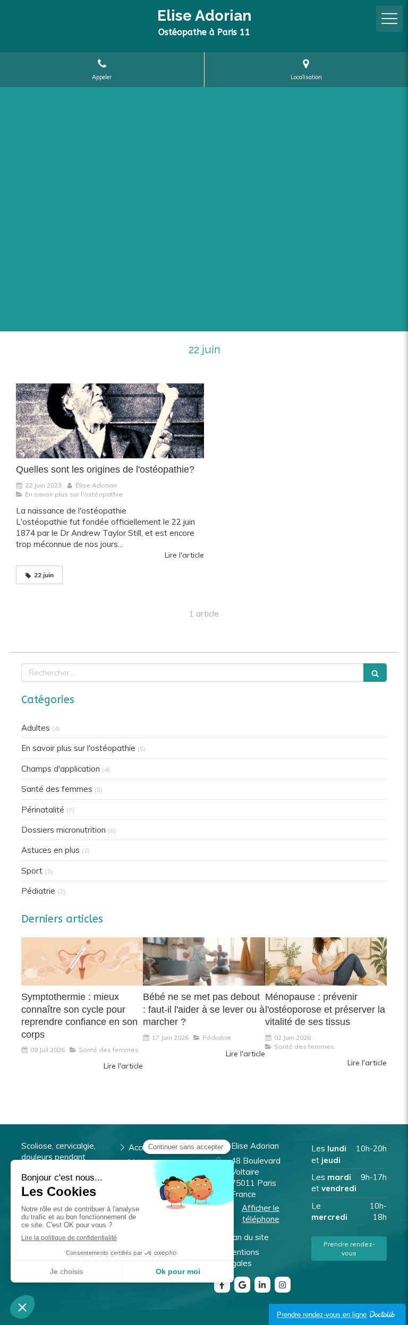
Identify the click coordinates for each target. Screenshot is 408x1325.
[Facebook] (222, 1285)
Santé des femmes (56, 789)
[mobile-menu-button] (389, 18)
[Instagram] (283, 1285)
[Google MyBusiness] (242, 1285)
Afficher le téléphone (260, 1213)
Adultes (35, 728)
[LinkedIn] (262, 1285)
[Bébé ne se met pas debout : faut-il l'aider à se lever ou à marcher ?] (204, 961)
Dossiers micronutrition (63, 830)
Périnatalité (42, 810)
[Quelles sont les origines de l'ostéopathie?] (110, 421)
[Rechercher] (375, 672)
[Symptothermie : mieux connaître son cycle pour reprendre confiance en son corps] (82, 961)
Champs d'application (60, 769)
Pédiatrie (38, 891)
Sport (31, 871)
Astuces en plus (50, 850)
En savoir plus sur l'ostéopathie (78, 748)
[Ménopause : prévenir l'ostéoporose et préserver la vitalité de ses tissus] (326, 961)
